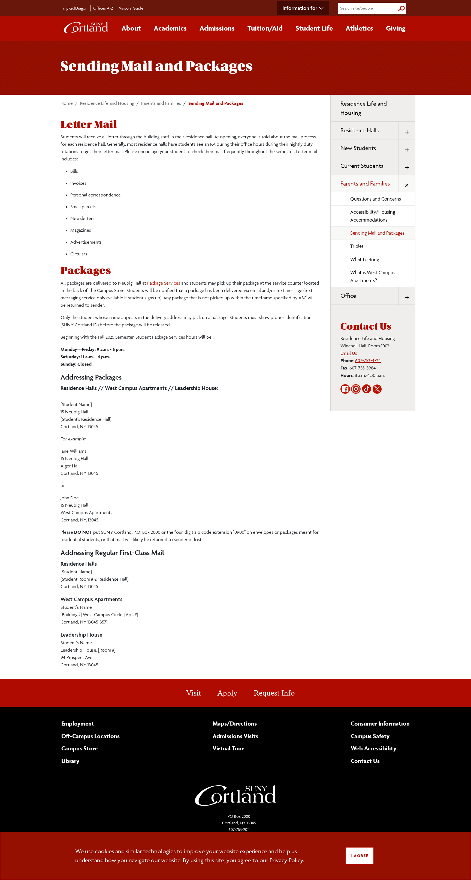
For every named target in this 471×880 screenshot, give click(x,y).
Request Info (274, 692)
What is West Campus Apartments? (372, 276)
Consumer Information (380, 723)
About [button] (131, 28)
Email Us (348, 353)
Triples (357, 246)
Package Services (163, 283)
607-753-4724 (368, 360)
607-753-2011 (238, 829)
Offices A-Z (103, 8)
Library (70, 761)
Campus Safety (370, 736)
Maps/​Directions (235, 723)
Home (67, 103)
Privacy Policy (286, 860)
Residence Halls (359, 130)
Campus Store (79, 748)
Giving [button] (396, 28)
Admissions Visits (235, 736)
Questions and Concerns (375, 199)
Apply (227, 692)
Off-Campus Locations (90, 736)
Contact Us (365, 761)
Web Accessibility (373, 748)
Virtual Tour (228, 748)
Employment (77, 723)
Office (348, 295)
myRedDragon (75, 8)
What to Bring (364, 259)
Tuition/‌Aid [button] (265, 28)
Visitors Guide (131, 8)
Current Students (361, 165)
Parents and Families (161, 103)
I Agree (360, 855)
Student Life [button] (314, 28)
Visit (193, 692)
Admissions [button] (217, 28)
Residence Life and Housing (107, 103)
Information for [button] (299, 8)
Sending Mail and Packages (377, 233)
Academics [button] (170, 28)
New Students (358, 148)
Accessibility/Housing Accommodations (372, 216)
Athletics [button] (359, 28)
